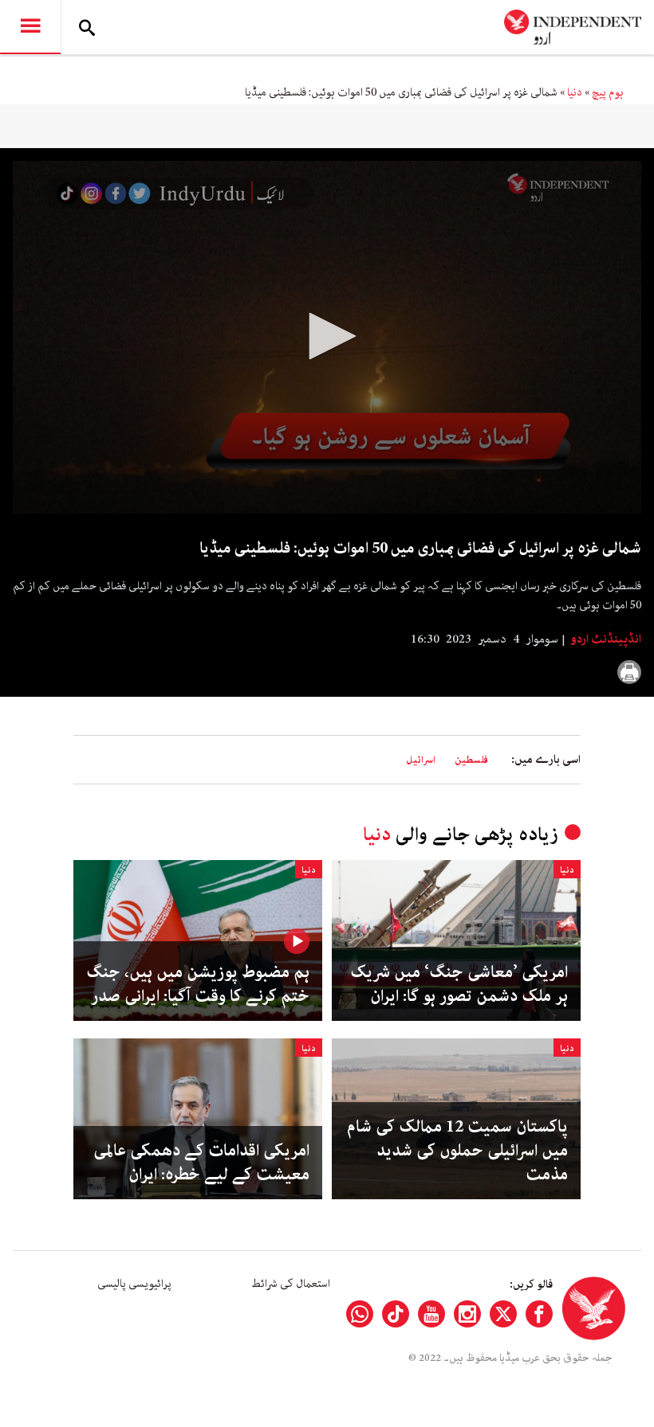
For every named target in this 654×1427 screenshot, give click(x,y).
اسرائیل (420, 760)
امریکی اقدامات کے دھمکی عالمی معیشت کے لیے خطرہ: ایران (201, 1163)
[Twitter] (503, 1313)
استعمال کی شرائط (290, 1283)
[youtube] (431, 1313)
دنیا (574, 92)
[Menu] (30, 27)
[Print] (629, 672)
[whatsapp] (359, 1313)
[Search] (86, 27)
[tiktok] (395, 1313)
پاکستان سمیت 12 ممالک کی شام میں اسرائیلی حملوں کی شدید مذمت (457, 1151)
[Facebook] (539, 1313)
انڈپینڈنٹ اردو (604, 639)
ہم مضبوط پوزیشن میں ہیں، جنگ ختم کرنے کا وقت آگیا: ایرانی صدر (197, 984)
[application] (327, 337)
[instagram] (467, 1313)
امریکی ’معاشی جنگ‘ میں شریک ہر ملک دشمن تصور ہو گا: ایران (459, 984)
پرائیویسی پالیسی (134, 1283)
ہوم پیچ (608, 92)
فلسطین (471, 760)
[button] (327, 336)
